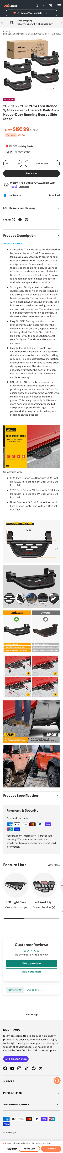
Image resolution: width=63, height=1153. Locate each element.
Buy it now (31, 173)
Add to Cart (29, 1148)
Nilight (13, 1132)
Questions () (34, 989)
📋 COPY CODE (22, 152)
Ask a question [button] (31, 971)
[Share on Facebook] (20, 219)
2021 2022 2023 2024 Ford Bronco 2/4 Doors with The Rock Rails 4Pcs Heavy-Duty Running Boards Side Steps (32, 34)
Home (5, 32)
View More (54, 865)
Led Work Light (44, 902)
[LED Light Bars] (15, 885)
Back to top (32, 1014)
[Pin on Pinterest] (26, 219)
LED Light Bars (16, 902)
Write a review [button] (31, 963)
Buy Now (51, 1148)
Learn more (24, 186)
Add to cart (42, 163)
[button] (50, 5)
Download (54, 195)
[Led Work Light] (44, 885)
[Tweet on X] (13, 219)
